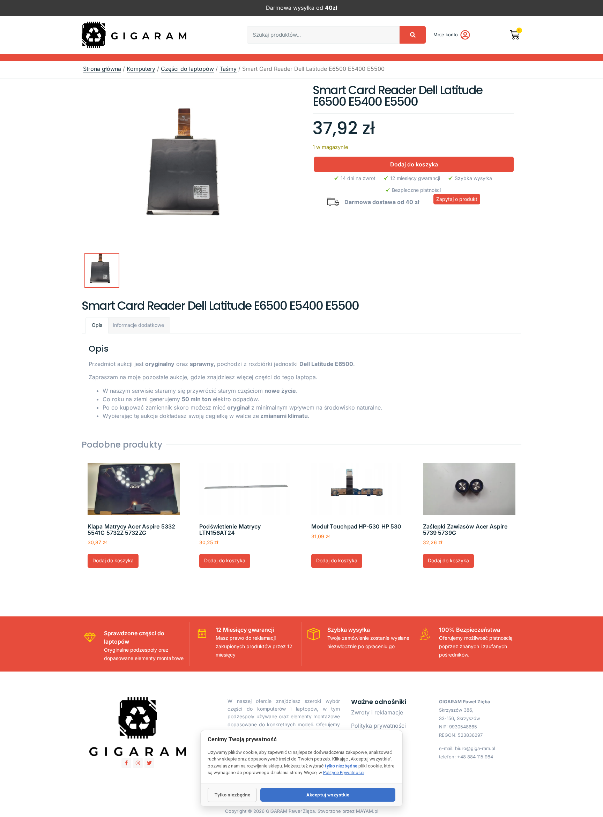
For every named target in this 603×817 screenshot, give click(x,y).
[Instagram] (138, 763)
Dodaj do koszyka (414, 164)
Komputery (141, 68)
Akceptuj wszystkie (327, 794)
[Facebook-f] (126, 763)
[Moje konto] (465, 35)
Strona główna (102, 68)
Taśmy (228, 68)
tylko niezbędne (341, 766)
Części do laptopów (187, 68)
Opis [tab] (97, 325)
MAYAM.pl (367, 811)
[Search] (413, 35)
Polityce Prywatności (343, 772)
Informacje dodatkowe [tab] (138, 325)
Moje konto (445, 34)
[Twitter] (149, 763)
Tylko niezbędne (232, 794)
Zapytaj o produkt (456, 199)
